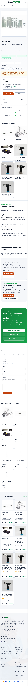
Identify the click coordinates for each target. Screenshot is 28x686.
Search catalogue (19, 675)
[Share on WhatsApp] (6, 68)
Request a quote (4, 664)
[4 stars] (10, 363)
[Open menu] (2, 2)
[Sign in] (22, 2)
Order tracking (18, 651)
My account (3, 662)
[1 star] (4, 363)
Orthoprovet (4, 39)
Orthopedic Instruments (20, 664)
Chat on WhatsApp (14, 338)
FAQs (16, 653)
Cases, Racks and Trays (20, 671)
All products (17, 660)
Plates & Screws (18, 662)
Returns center (18, 655)
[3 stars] (8, 363)
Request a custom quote (14, 330)
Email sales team (14, 334)
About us (3, 647)
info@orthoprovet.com (9, 636)
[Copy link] (19, 68)
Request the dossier (8, 295)
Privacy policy (4, 649)
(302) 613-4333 (8, 634)
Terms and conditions (6, 651)
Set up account (4, 660)
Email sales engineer (8, 276)
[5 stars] (12, 363)
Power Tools (17, 669)
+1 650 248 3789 (11, 638)
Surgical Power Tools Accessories (15, 5)
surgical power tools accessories (8, 63)
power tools (4, 65)
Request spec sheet (8, 273)
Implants (17, 673)
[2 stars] (6, 363)
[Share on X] (11, 68)
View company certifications (10, 298)
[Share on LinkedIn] (13, 68)
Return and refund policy (6, 653)
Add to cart (8, 93)
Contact (3, 655)
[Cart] (25, 2)
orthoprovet (18, 63)
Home (2, 5)
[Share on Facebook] (16, 68)
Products (6, 5)
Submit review (7, 393)
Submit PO (3, 666)
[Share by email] (8, 68)
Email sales (19, 93)
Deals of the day (18, 649)
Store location (18, 647)
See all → (25, 496)
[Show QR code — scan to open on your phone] (21, 68)
